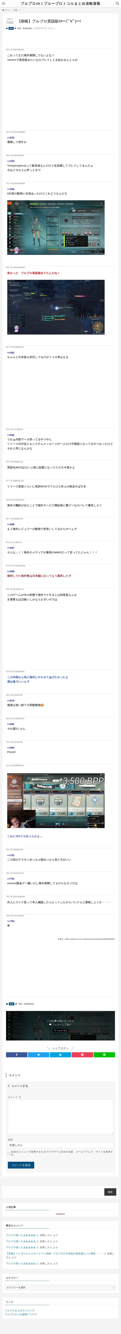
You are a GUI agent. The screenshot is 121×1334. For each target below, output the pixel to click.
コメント (51, 28)
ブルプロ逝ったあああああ (21, 1235)
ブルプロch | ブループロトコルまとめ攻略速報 (60, 3)
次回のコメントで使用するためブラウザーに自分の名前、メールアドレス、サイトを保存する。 (62, 1153)
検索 (110, 1192)
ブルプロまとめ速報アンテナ (21, 1314)
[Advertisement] (60, 100)
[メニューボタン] (3, 3)
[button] (16, 1054)
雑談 (11, 28)
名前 (10, 1139)
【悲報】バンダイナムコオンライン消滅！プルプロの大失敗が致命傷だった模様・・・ (54, 1253)
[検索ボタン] (117, 3)
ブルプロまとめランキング (20, 1310)
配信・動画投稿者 (25, 28)
